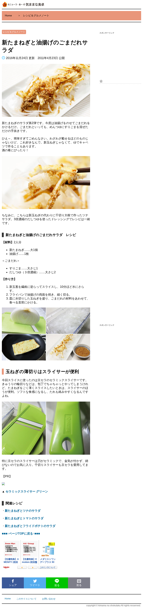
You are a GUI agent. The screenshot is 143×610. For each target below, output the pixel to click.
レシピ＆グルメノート (14, 32)
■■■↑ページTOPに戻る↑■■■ (21, 533)
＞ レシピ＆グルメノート (33, 15)
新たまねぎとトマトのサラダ (24, 518)
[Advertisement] (120, 54)
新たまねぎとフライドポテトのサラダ (30, 525)
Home (8, 15)
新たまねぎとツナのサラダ (23, 510)
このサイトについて (26, 599)
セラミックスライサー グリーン (27, 491)
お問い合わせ (48, 599)
